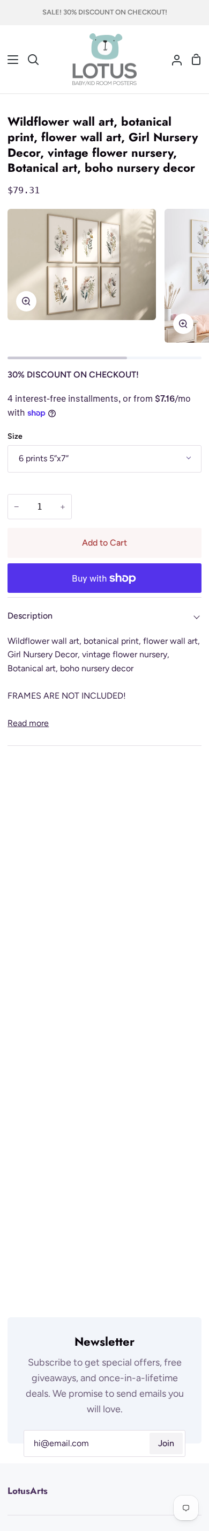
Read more (28, 723)
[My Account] (172, 59)
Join (166, 1443)
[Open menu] (9, 60)
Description (30, 616)
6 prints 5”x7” (44, 458)
